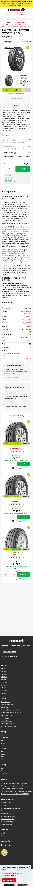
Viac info (16, 105)
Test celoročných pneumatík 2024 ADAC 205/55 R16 (16, 791)
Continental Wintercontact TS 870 (11, 713)
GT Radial (4, 743)
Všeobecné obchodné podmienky (10, 811)
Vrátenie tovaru (8, 152)
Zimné (3, 771)
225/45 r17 (4, 671)
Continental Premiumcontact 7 (10, 710)
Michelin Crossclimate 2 (8, 704)
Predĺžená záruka (9, 146)
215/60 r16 (4, 685)
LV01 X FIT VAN (13, 24)
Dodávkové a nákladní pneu (26, 312)
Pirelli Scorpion (5, 718)
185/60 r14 (4, 688)
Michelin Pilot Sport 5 (7, 723)
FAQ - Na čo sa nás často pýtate (10, 808)
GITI (2, 740)
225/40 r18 (4, 677)
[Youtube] (9, 845)
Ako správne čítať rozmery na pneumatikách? (14, 783)
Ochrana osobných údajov (8, 816)
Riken (2, 756)
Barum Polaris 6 (5, 707)
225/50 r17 (4, 693)
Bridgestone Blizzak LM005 (9, 726)
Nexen (3, 754)
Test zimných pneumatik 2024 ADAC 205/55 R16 (15, 794)
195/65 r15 (4, 674)
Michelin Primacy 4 (6, 721)
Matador (3, 748)
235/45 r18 (4, 682)
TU (22, 5)
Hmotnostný (6, 353)
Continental (4, 738)
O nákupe (3, 805)
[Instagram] (5, 845)
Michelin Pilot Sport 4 (7, 715)
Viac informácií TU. (8, 880)
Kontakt (3, 833)
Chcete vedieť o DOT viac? (11, 378)
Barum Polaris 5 (5, 702)
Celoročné (4, 773)
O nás (2, 836)
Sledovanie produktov (20, 468)
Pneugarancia (8, 140)
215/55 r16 (4, 690)
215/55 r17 (4, 679)
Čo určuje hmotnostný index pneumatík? (12, 786)
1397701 (28, 359)
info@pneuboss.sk (10, 656)
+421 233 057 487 (9, 652)
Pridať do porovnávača (16, 468)
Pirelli (2, 759)
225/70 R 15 (27, 323)
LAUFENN (5, 24)
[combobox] (16, 156)
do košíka (23, 169)
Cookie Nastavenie (6, 824)
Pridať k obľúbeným (13, 468)
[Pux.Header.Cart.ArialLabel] (16, 14)
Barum (3, 735)
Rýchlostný (14, 353)
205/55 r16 (4, 669)
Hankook (3, 746)
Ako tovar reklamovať (7, 821)
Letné (29, 326)
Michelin (3, 751)
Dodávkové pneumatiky (20, 22)
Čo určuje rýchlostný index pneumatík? (12, 788)
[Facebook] (1, 845)
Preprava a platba (6, 813)
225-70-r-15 (21, 24)
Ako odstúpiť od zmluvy (8, 819)
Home (3, 22)
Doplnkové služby (6, 802)
